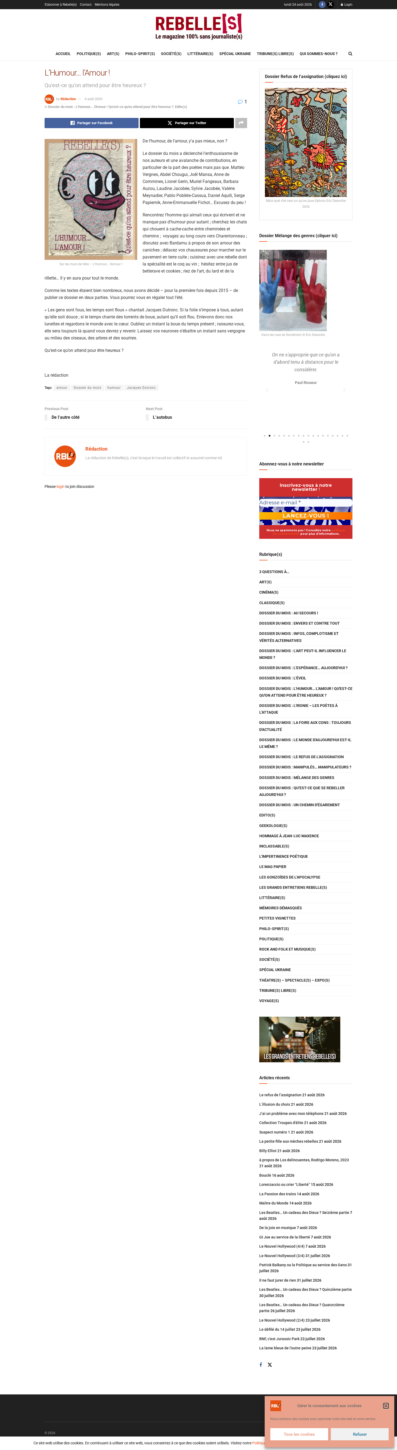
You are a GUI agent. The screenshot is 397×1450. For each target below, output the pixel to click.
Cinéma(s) (268, 592)
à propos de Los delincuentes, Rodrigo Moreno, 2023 (304, 1160)
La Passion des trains (277, 1194)
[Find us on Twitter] (330, 4)
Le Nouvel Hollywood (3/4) (282, 1256)
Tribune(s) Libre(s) (275, 54)
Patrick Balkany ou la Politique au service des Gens (303, 1265)
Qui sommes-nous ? (319, 54)
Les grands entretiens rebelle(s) (293, 887)
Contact (86, 4)
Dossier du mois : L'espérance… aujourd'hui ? (303, 668)
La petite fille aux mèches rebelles (288, 1141)
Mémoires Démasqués (280, 908)
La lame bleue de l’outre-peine (285, 1348)
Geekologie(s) (273, 825)
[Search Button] (350, 53)
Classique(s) (272, 603)
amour (62, 388)
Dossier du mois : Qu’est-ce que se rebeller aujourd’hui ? (302, 791)
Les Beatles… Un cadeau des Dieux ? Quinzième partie (305, 1289)
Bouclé (265, 1175)
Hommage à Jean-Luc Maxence (289, 836)
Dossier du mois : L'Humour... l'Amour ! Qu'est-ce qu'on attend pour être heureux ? (110, 107)
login (60, 486)
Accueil (63, 54)
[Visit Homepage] (198, 28)
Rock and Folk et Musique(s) (287, 949)
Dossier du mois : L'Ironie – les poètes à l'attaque (298, 708)
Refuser (360, 1434)
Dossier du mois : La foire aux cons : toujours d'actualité (305, 725)
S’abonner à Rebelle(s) (61, 4)
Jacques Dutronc (141, 388)
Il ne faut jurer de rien (277, 1280)
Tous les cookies (299, 1434)
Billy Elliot (268, 1151)
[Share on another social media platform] (241, 123)
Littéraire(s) (200, 54)
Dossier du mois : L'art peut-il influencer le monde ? (302, 654)
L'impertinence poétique (283, 856)
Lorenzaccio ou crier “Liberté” (284, 1184)
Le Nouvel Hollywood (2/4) (282, 1320)
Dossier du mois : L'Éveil (282, 678)
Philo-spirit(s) (140, 54)
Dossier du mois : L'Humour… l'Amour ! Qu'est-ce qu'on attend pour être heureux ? (305, 691)
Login (348, 4)
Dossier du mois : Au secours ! (288, 613)
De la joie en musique (277, 1228)
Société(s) (171, 54)
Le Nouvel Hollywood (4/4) (282, 1246)
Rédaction (68, 99)
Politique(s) (89, 54)
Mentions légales (107, 4)
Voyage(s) (269, 1001)
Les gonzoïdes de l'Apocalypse (289, 877)
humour (114, 388)
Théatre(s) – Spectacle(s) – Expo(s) (294, 980)
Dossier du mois (87, 388)
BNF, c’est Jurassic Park (279, 1339)
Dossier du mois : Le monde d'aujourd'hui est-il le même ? (305, 743)
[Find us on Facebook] (322, 4)
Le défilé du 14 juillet (277, 1329)
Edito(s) (181, 107)
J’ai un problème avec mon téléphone (291, 1113)
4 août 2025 (93, 99)
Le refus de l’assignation (280, 1095)
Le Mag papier (272, 866)
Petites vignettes (277, 918)
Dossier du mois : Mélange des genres (296, 777)
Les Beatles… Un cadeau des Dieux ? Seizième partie (304, 1212)
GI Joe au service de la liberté (284, 1237)
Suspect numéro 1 (274, 1132)
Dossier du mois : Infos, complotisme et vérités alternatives (299, 636)
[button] (386, 1405)
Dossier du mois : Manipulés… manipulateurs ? (305, 767)
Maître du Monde (273, 1203)
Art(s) (113, 54)
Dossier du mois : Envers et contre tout (299, 623)
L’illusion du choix (274, 1104)
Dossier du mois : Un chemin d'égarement (299, 805)
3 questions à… (274, 572)
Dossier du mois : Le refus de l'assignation (301, 757)
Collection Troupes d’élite (281, 1123)
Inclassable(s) (274, 846)
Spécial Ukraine (235, 54)
